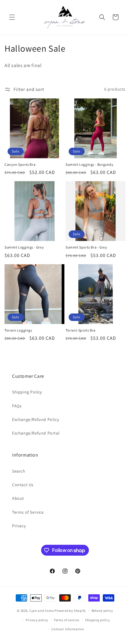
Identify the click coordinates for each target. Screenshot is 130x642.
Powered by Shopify (70, 610)
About (18, 498)
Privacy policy (37, 620)
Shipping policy (97, 620)
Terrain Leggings (18, 330)
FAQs (16, 406)
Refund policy (102, 610)
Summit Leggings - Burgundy (90, 164)
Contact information (67, 629)
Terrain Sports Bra (81, 330)
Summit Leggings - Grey (24, 247)
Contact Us (23, 484)
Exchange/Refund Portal (36, 433)
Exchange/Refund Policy (35, 419)
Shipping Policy (27, 392)
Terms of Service (28, 512)
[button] (12, 17)
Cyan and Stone (41, 610)
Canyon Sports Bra (20, 164)
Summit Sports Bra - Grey (86, 247)
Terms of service (66, 620)
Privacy (19, 525)
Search (18, 471)
